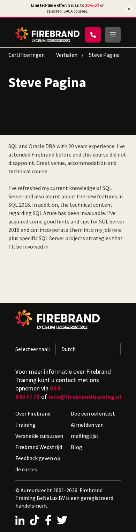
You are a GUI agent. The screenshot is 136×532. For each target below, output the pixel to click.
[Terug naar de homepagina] (47, 34)
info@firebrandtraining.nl (84, 397)
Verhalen (66, 54)
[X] (62, 520)
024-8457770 (38, 392)
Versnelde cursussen (39, 435)
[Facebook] (48, 520)
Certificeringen (26, 54)
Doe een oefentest (93, 413)
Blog (76, 446)
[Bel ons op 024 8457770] (93, 35)
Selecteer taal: (32, 348)
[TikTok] (34, 520)
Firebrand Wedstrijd (38, 446)
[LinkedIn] (19, 520)
